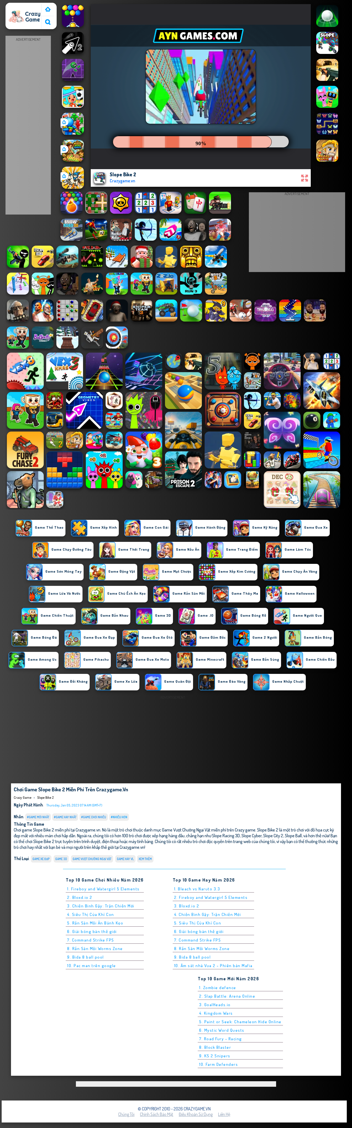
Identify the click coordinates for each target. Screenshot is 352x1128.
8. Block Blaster (215, 1047)
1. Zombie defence (217, 987)
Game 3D (61, 859)
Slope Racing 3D (226, 835)
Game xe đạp (41, 859)
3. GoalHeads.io (215, 1004)
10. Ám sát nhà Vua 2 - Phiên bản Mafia (213, 965)
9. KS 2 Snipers (214, 1055)
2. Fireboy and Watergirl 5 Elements (211, 897)
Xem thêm (145, 859)
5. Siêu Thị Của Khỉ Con (197, 923)
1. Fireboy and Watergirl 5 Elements (103, 888)
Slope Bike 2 (45, 797)
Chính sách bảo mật (156, 1114)
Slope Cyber (251, 835)
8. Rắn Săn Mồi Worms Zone (95, 948)
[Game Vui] (48, 10)
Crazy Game (18, 6)
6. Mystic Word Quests (221, 1030)
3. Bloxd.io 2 (186, 906)
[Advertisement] (28, 125)
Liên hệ (224, 1114)
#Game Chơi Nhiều (93, 817)
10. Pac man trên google (91, 965)
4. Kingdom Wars (216, 1013)
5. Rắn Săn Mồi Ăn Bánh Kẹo (95, 923)
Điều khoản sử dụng (196, 1114)
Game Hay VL (125, 859)
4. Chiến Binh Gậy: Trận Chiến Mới (207, 914)
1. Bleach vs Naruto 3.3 (197, 888)
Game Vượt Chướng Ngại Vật (92, 859)
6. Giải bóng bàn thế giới (92, 931)
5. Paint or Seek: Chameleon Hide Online (240, 1021)
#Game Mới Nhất (38, 817)
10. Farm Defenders (218, 1064)
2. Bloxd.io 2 (79, 897)
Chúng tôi (126, 1114)
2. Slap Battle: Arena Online (227, 996)
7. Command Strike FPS (90, 940)
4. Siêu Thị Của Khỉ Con (90, 914)
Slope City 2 (273, 835)
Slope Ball (293, 835)
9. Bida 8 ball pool (85, 957)
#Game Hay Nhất (65, 817)
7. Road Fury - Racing (220, 1038)
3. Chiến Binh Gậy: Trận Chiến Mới (100, 906)
